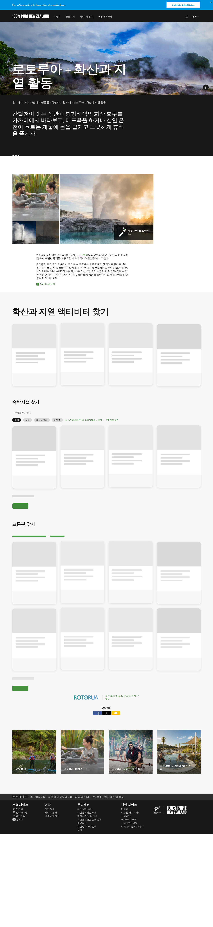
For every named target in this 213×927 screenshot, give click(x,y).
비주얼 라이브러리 (130, 812)
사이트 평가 (51, 812)
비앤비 (57, 420)
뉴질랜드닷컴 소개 (87, 812)
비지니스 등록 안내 (87, 816)
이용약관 (82, 823)
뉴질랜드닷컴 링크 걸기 (89, 819)
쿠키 (79, 830)
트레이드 (125, 816)
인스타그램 (22, 812)
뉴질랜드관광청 (129, 823)
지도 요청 (50, 809)
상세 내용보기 (47, 284)
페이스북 (20, 816)
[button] (57, 16)
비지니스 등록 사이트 (132, 826)
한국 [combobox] (194, 16)
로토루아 (83, 255)
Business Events (128, 819)
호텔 (16, 420)
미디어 (124, 809)
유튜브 (19, 819)
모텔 (27, 420)
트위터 (19, 809)
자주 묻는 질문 (84, 809)
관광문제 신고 (52, 816)
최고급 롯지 (42, 420)
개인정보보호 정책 (87, 826)
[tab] (47, 232)
